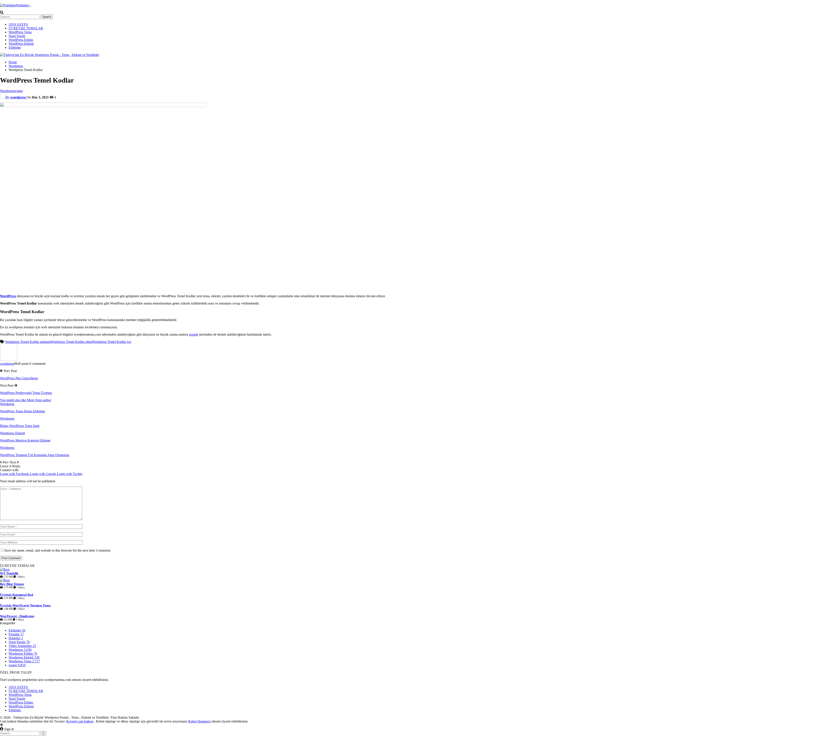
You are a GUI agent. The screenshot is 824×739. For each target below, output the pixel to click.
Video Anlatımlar (22, 646)
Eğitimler (15, 47)
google (193, 334)
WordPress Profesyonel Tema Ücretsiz (26, 393)
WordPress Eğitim (21, 40)
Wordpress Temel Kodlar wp (111, 342)
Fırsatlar (16, 634)
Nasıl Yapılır (17, 36)
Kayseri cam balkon (79, 721)
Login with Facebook (15, 474)
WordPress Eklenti (21, 43)
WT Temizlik (9, 573)
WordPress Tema (20, 32)
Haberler (16, 638)
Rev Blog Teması (12, 584)
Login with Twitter (69, 474)
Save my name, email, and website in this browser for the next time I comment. (57, 550)
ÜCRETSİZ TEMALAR (26, 28)
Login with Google (43, 474)
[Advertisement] (129, 261)
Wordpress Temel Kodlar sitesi (71, 342)
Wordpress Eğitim (23, 653)
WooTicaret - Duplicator (17, 616)
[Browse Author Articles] (8, 360)
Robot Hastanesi (199, 721)
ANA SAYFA (18, 24)
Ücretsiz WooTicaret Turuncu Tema (25, 605)
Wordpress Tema (24, 661)
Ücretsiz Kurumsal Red (16, 594)
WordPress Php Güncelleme (19, 378)
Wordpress (7, 91)
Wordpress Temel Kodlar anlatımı (28, 342)
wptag (18, 91)
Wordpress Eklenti (12, 433)
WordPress (8, 296)
